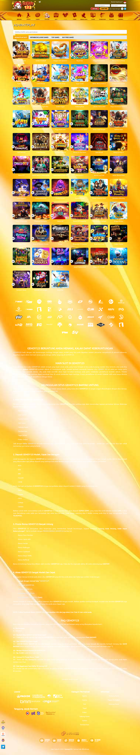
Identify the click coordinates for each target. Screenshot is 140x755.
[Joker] (90, 317)
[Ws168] (65, 332)
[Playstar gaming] (101, 317)
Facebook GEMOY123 (26, 585)
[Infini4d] (111, 324)
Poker (84, 712)
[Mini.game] (29, 309)
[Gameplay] (121, 301)
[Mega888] (90, 324)
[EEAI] (111, 309)
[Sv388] (75, 332)
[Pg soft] (121, 309)
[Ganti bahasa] (125, 2)
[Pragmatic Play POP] (19, 317)
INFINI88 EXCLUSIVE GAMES (39, 37)
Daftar (104, 8)
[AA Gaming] (29, 317)
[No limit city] (49, 324)
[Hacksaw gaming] (80, 324)
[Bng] (121, 317)
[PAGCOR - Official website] (24, 697)
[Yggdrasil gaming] (60, 324)
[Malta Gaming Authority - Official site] (52, 702)
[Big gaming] (39, 309)
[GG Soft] (70, 301)
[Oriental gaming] (90, 309)
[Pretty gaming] (19, 309)
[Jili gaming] (70, 309)
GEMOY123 (36, 367)
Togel (85, 708)
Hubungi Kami (114, 704)
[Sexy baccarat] (101, 301)
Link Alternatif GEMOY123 (27, 597)
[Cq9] (111, 317)
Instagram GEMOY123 (26, 593)
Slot (84, 704)
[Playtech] (80, 301)
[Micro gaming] (111, 301)
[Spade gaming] (70, 317)
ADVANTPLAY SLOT (21, 37)
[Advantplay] (60, 317)
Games (84, 720)
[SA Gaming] (80, 309)
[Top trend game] (49, 309)
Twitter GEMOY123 (25, 589)
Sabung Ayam (85, 716)
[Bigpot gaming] (60, 309)
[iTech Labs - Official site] (50, 697)
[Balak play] (121, 324)
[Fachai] (39, 324)
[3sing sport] (49, 301)
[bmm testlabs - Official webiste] (31, 702)
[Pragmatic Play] (60, 301)
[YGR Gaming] (101, 324)
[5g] (49, 317)
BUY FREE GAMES (68, 37)
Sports (84, 696)
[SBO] (19, 301)
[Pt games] (39, 317)
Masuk (95, 9)
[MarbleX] (101, 309)
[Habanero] (80, 317)
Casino (84, 700)
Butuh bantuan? (117, 2)
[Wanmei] (90, 301)
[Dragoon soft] (70, 324)
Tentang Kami (114, 696)
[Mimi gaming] (29, 324)
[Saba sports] (39, 301)
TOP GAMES (55, 37)
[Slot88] (19, 324)
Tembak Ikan (84, 724)
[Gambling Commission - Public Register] (39, 697)
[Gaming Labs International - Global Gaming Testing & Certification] (59, 697)
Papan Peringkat (114, 700)
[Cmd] (29, 301)
